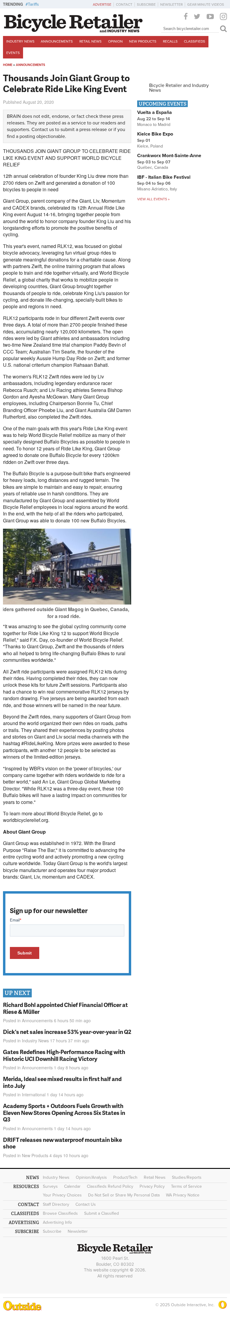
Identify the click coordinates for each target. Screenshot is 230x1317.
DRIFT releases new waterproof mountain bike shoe (62, 1143)
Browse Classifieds (60, 1213)
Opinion (115, 41)
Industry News (20, 41)
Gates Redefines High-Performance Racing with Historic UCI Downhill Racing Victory (64, 1055)
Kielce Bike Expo (155, 134)
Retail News (90, 41)
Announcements (57, 41)
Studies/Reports (187, 1177)
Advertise (102, 4)
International (34, 1095)
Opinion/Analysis (91, 1177)
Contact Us (85, 1204)
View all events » (153, 199)
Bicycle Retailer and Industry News (179, 87)
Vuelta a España (154, 112)
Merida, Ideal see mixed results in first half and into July (62, 1082)
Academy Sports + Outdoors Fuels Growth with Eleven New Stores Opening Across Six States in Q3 (64, 1113)
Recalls (170, 41)
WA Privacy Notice (182, 1195)
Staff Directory (56, 1204)
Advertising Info (57, 1222)
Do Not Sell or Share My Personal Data (124, 1195)
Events (13, 53)
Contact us (42, 130)
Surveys (50, 1186)
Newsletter (171, 4)
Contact (124, 4)
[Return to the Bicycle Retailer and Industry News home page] (73, 31)
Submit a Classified (101, 1213)
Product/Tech (125, 1177)
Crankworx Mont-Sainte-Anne (169, 156)
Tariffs (33, 4)
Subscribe (146, 4)
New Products (142, 41)
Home (7, 65)
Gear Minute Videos (205, 4)
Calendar (72, 1186)
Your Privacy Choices (62, 1195)
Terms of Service (186, 1186)
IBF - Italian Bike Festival (163, 177)
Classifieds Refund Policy (110, 1186)
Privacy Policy (152, 1186)
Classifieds (194, 41)
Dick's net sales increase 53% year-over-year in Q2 (67, 1032)
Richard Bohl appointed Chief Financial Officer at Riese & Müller (65, 1008)
